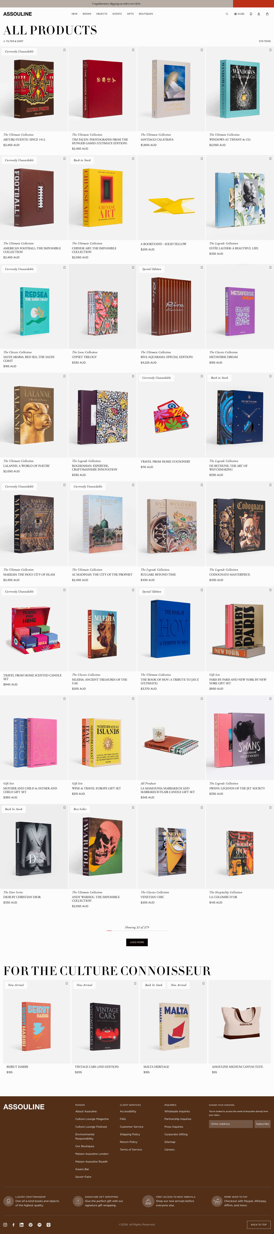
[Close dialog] (212, 572)
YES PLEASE (177, 633)
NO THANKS (177, 643)
